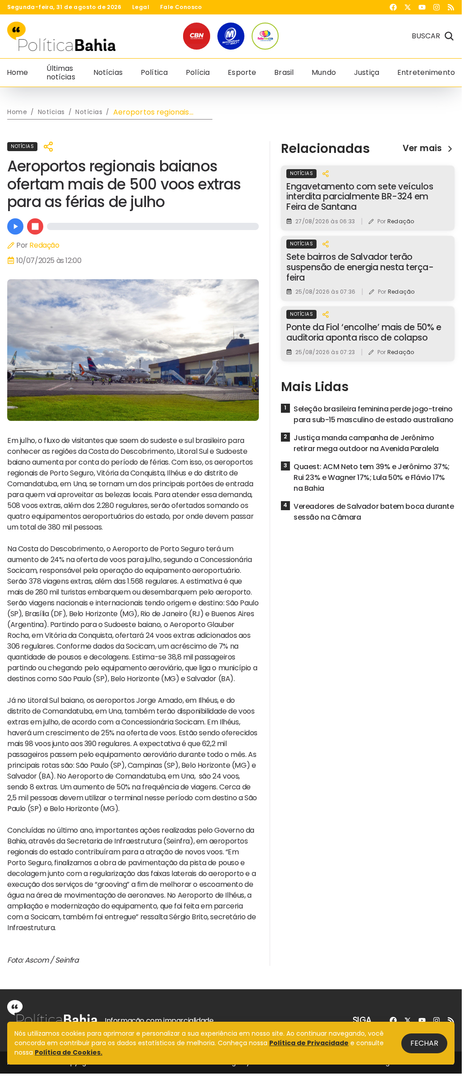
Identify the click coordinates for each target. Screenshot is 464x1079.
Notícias (108, 72)
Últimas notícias (60, 72)
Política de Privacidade (309, 1042)
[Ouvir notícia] (15, 226)
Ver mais (422, 148)
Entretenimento (426, 72)
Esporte (242, 72)
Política (154, 72)
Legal (140, 7)
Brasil (284, 72)
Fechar (424, 1043)
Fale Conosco (181, 7)
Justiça (366, 72)
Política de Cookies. (68, 1052)
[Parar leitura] (35, 226)
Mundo (324, 72)
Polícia (198, 72)
